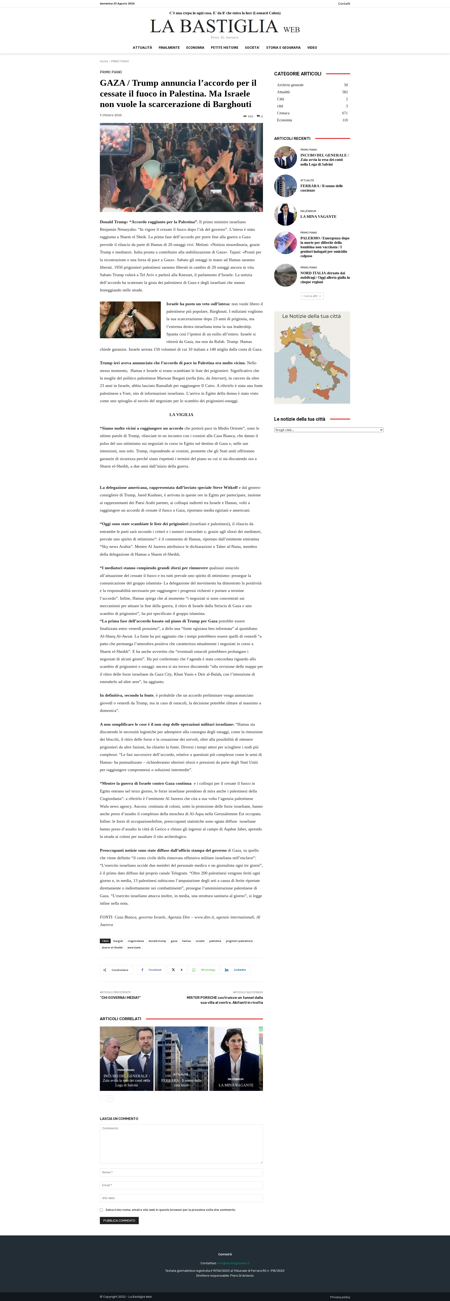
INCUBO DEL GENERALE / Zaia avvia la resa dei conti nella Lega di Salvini (126, 1080)
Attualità (180, 1074)
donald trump (157, 941)
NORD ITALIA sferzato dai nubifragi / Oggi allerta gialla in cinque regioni (325, 277)
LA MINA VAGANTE (236, 1085)
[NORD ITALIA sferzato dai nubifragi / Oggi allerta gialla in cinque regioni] (285, 275)
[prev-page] (103, 1099)
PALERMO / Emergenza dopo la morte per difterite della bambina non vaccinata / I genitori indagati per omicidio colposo (324, 247)
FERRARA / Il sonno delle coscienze (181, 1082)
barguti (118, 941)
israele (200, 941)
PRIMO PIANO (120, 61)
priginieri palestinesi (239, 941)
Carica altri (311, 296)
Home (104, 61)
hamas (186, 941)
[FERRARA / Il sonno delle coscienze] (181, 1058)
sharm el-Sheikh (112, 947)
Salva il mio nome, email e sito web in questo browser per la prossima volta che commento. (171, 1210)
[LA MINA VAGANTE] (236, 1058)
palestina (215, 941)
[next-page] (110, 1099)
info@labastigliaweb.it (233, 1263)
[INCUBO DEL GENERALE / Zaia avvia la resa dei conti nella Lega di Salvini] (127, 1058)
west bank (134, 947)
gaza (174, 941)
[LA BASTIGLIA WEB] (225, 29)
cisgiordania (136, 941)
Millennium (236, 1079)
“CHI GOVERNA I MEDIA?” (120, 998)
